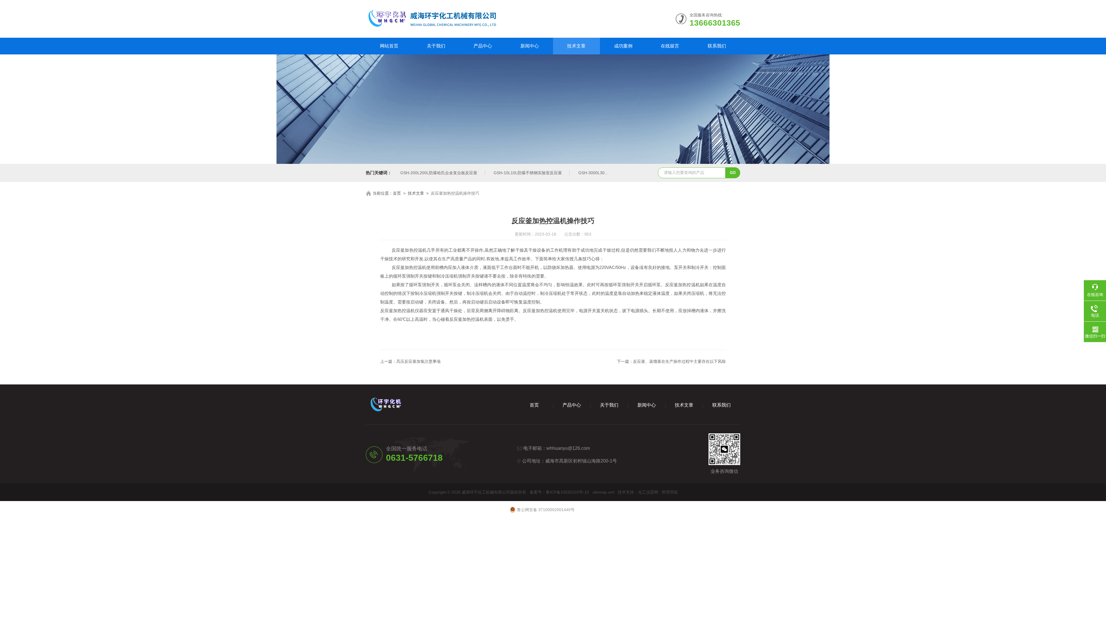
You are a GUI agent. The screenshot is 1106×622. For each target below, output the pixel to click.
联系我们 (717, 45)
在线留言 (670, 45)
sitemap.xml (603, 492)
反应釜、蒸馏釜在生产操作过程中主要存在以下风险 (679, 361)
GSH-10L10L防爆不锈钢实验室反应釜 (528, 172)
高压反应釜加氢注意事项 (418, 361)
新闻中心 (529, 45)
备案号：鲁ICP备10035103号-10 (559, 492)
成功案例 (623, 45)
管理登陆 (670, 492)
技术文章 (576, 45)
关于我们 (436, 45)
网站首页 (389, 45)
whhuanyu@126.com (568, 448)
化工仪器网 (648, 492)
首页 (397, 193)
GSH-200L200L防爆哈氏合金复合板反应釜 (438, 172)
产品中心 (483, 45)
